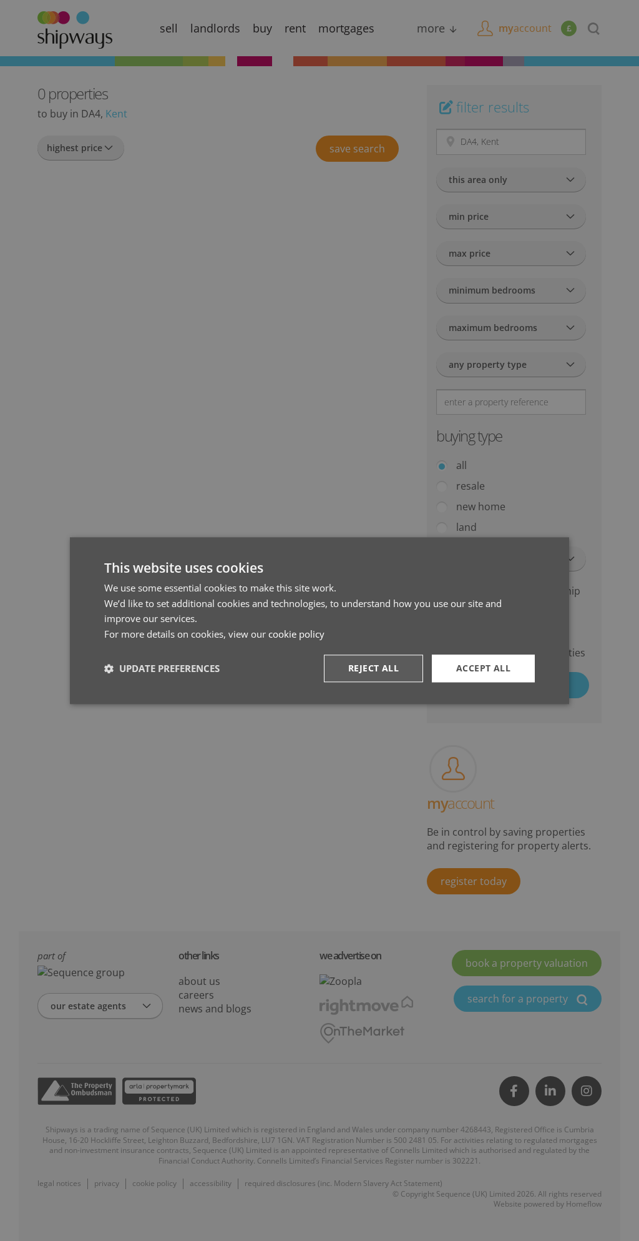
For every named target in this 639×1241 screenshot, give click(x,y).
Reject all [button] (373, 668)
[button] (162, 668)
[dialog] (319, 620)
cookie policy (296, 634)
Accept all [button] (483, 668)
